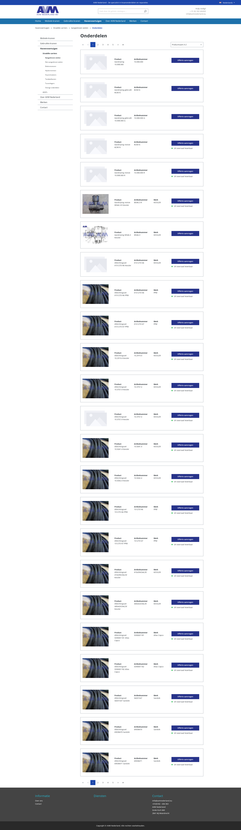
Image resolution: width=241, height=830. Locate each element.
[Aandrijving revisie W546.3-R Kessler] (95, 204)
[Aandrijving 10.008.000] (95, 62)
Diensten (100, 796)
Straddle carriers (50, 53)
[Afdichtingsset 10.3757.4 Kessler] (95, 388)
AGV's (45, 92)
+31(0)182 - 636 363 (160, 804)
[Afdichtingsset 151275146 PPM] (95, 511)
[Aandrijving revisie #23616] (95, 146)
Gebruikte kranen (48, 43)
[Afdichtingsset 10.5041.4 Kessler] (95, 448)
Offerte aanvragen (185, 60)
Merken (43, 102)
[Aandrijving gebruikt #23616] (95, 90)
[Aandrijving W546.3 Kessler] (95, 235)
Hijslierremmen (50, 71)
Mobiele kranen (47, 38)
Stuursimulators (50, 75)
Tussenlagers (50, 83)
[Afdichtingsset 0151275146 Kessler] (95, 264)
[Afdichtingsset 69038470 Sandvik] (95, 731)
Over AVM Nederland (50, 97)
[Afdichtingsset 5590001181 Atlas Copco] (95, 637)
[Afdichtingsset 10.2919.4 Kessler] (95, 357)
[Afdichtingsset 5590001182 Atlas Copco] (95, 668)
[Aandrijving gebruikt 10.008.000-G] (95, 118)
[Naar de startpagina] (47, 10)
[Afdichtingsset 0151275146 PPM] (95, 294)
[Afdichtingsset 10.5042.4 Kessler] (95, 479)
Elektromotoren (50, 66)
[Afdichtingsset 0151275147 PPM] (95, 325)
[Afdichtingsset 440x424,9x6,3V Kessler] (95, 605)
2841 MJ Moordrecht (160, 813)
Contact (44, 107)
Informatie (42, 796)
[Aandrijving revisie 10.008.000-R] (95, 174)
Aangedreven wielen (53, 58)
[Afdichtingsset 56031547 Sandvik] (95, 699)
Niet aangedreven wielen (54, 62)
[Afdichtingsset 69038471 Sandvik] (95, 762)
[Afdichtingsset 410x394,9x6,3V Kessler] (95, 574)
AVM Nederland (159, 807)
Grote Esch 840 (158, 810)
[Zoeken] (145, 11)
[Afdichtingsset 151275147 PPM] (95, 542)
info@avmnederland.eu (162, 801)
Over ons (39, 801)
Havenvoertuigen (48, 48)
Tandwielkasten (50, 79)
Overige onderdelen (52, 88)
